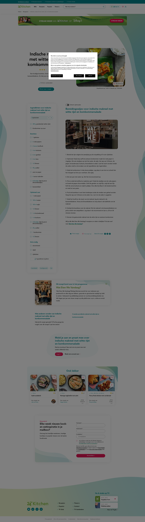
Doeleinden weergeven (57, 75)
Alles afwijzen (79, 75)
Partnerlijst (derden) (55, 70)
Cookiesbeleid (68, 63)
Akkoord (90, 75)
